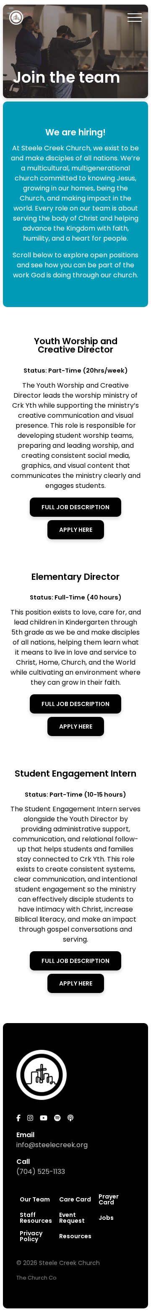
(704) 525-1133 (40, 1171)
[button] (135, 17)
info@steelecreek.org (52, 1145)
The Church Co (36, 1277)
